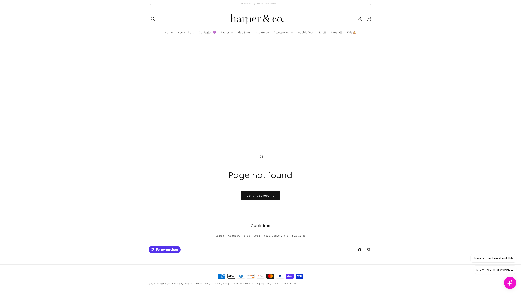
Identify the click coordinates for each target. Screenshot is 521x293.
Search (219, 235)
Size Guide (299, 235)
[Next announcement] (371, 4)
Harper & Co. (163, 283)
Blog (247, 235)
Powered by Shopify (181, 283)
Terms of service (241, 283)
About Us (234, 235)
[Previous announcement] (150, 4)
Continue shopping (260, 195)
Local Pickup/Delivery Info (271, 235)
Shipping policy (262, 283)
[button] (153, 18)
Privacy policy (221, 283)
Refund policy (203, 283)
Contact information (286, 283)
